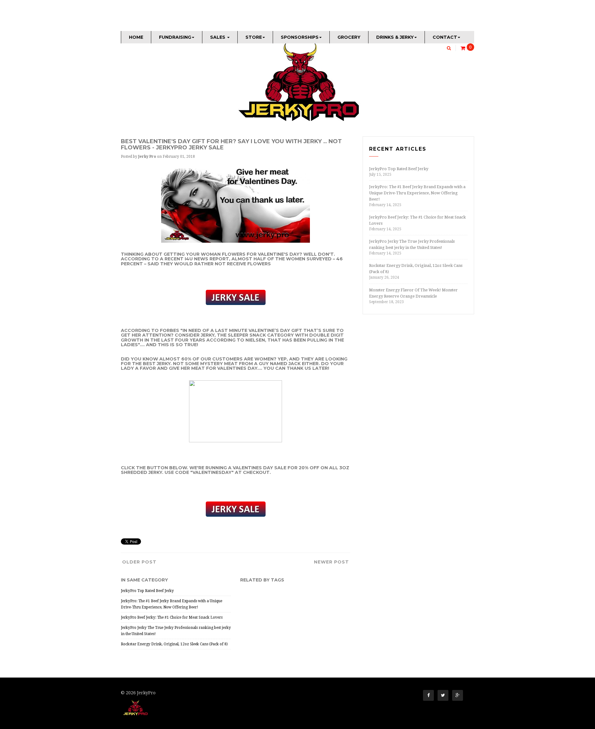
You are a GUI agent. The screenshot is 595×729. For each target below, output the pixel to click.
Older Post (139, 562)
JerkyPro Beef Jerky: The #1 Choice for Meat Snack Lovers (172, 617)
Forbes (169, 330)
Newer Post (331, 562)
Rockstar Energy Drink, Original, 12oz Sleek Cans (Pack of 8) (174, 644)
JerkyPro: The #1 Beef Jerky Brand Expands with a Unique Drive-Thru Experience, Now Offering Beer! (417, 192)
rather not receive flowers (232, 264)
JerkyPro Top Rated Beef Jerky (147, 591)
